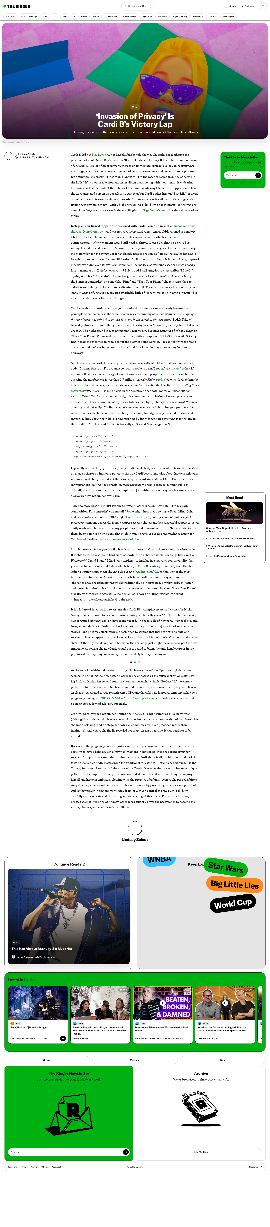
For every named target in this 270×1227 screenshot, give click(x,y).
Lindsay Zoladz (26, 154)
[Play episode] (63, 1038)
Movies (84, 16)
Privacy (25, 1167)
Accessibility (57, 1167)
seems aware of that (126, 539)
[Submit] (258, 175)
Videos (232, 6)
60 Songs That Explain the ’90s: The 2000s (154, 1038)
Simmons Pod (111, 16)
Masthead (135, 1060)
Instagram (253, 1167)
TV (73, 16)
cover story (78, 391)
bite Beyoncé (100, 154)
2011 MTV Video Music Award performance (129, 698)
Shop (222, 1060)
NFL (55, 16)
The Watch (162, 16)
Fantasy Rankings (29, 16)
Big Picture (147, 16)
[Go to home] (16, 6)
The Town (213, 16)
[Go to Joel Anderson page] (13, 957)
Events (96, 16)
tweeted (176, 368)
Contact (47, 1060)
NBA (45, 16)
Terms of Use (13, 1167)
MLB (65, 16)
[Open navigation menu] (263, 6)
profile (160, 379)
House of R (198, 16)
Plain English (228, 16)
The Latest (10, 16)
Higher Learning (180, 16)
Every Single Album (19, 1038)
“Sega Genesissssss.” (155, 210)
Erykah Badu (179, 670)
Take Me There (201, 1152)
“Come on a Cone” (137, 517)
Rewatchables (129, 16)
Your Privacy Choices (40, 1167)
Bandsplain (78, 1038)
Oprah (163, 670)
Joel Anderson (26, 957)
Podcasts (249, 6)
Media (205, 1024)
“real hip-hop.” (144, 571)
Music (135, 107)
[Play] (100, 1003)
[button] (136, 6)
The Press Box (204, 1038)
